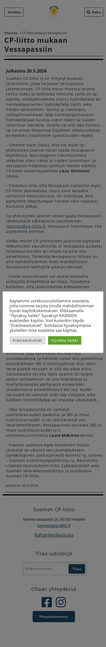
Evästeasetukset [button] (27, 340)
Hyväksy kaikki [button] (64, 340)
